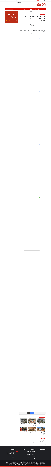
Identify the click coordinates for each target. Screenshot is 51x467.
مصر (8, 455)
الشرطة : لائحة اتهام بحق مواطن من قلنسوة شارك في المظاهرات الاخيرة (32, 432)
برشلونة (7, 452)
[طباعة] (27, 413)
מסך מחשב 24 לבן (26, 464)
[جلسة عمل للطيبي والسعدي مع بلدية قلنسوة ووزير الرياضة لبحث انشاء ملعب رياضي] (32, 421)
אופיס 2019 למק (27, 462)
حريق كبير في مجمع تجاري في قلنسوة (41, 424)
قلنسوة (10, 455)
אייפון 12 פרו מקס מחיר (20, 463)
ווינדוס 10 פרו (24, 462)
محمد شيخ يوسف (42, 20)
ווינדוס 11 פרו (21, 462)
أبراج (33, 9)
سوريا (11, 454)
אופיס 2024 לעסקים (19, 464)
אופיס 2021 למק (30, 462)
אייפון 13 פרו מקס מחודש (28, 463)
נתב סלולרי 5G (11, 462)
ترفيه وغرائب (37, 9)
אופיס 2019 (39, 462)
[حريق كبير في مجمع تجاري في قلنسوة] (41, 421)
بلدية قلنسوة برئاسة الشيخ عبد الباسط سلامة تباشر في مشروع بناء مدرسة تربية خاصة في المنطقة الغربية (41, 432)
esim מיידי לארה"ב (11, 463)
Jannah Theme (13, 466)
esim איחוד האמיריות (36, 464)
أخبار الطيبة (43, 9)
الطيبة (13, 452)
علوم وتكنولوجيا (30, 9)
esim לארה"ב (8, 463)
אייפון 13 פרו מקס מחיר (32, 463)
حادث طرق (10, 453)
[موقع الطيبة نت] (41, 5)
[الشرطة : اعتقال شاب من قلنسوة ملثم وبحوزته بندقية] (23, 421)
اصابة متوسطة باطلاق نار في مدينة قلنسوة (23, 432)
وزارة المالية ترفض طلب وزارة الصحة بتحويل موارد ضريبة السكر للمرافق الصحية (29, 0)
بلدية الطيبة (13, 453)
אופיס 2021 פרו (36, 462)
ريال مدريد (13, 454)
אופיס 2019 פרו (41, 462)
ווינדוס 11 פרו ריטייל (14, 462)
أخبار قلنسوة (42, 14)
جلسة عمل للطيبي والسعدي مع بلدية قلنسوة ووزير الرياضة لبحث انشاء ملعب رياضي (32, 424)
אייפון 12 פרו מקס (23, 463)
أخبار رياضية (21, 9)
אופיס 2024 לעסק (9, 464)
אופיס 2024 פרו (22, 464)
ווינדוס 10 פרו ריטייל (18, 462)
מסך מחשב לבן (32, 464)
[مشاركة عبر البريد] (29, 413)
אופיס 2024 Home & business (14, 464)
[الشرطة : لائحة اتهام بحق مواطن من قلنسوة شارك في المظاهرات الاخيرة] (32, 429)
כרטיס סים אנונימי (8, 462)
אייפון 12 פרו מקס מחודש (15, 463)
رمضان (7, 453)
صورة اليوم (9, 454)
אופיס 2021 (33, 462)
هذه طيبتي (25, 9)
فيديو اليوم (13, 455)
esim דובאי (39, 464)
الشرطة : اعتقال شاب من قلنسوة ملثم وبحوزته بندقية (23, 424)
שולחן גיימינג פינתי (39, 463)
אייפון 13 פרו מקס (36, 463)
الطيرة (11, 452)
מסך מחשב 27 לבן (29, 464)
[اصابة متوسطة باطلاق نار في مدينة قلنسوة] (23, 429)
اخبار (40, 9)
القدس (9, 452)
